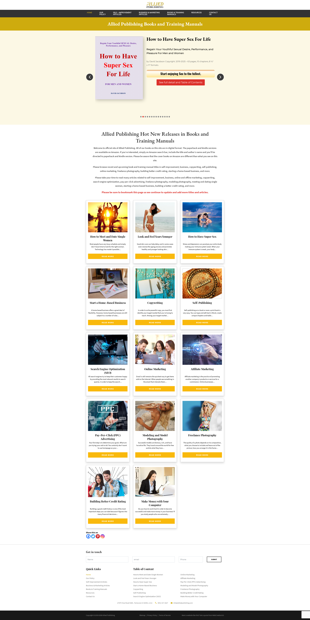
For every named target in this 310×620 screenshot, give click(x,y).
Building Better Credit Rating (191, 593)
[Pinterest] (98, 536)
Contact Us (213, 14)
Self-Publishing (139, 593)
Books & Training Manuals (175, 14)
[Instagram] (102, 536)
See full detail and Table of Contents (180, 82)
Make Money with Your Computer (193, 596)
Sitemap (142, 615)
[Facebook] (88, 536)
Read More (108, 256)
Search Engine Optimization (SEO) (147, 596)
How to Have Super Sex (142, 582)
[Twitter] (93, 536)
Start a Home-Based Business (145, 585)
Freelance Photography (189, 589)
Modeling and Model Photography (194, 585)
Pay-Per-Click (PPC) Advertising (192, 582)
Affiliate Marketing (187, 578)
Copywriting (138, 589)
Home (89, 13)
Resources (196, 13)
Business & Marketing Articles (149, 14)
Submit (214, 559)
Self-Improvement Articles (96, 582)
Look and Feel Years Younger (144, 578)
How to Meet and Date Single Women (148, 574)
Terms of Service (165, 615)
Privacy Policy (152, 615)
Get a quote (204, 615)
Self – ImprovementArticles (122, 14)
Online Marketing (187, 574)
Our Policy (102, 14)
